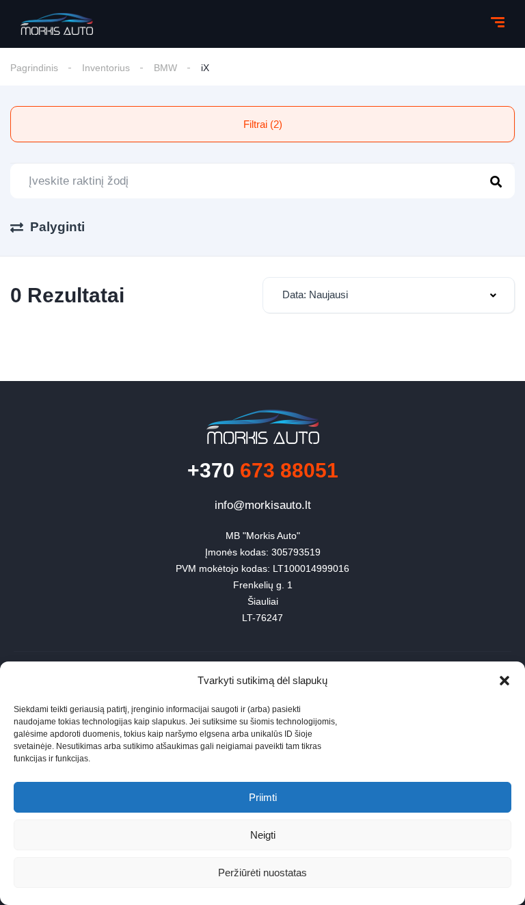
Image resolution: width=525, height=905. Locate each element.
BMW (165, 67)
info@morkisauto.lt (263, 505)
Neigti (262, 835)
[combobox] (388, 295)
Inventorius (106, 67)
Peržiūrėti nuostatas (262, 872)
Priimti (263, 797)
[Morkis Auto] (57, 24)
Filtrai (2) (262, 124)
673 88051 (262, 470)
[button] (504, 680)
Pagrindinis (34, 67)
